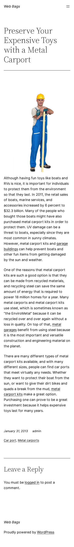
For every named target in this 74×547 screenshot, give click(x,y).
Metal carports (28, 440)
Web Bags (12, 6)
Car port (10, 440)
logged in (32, 482)
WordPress (45, 532)
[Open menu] (68, 6)
